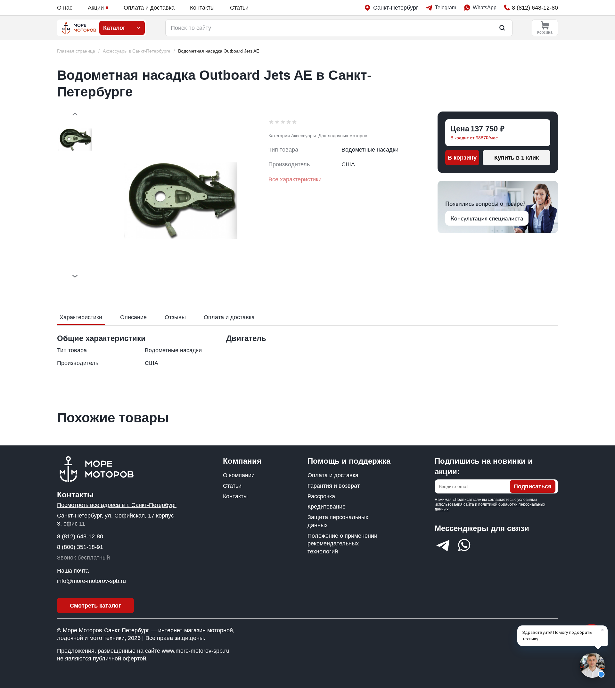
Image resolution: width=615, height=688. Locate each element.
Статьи (239, 7)
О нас (64, 7)
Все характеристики (295, 179)
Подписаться (533, 486)
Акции (96, 7)
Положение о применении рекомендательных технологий (342, 544)
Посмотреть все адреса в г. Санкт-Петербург (116, 505)
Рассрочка (321, 496)
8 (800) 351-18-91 (80, 547)
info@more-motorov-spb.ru (91, 581)
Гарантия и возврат (334, 486)
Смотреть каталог (95, 605)
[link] (218, 51)
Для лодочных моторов (342, 135)
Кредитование (327, 506)
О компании (239, 475)
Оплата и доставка (149, 7)
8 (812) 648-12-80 (80, 536)
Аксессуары (303, 135)
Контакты (202, 7)
